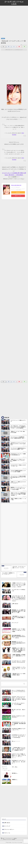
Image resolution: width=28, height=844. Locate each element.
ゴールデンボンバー (9, 838)
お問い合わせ (7, 822)
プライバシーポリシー (9, 829)
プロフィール (7, 832)
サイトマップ (7, 826)
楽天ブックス (18, 195)
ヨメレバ (18, 187)
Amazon (18, 192)
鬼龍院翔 (3, 38)
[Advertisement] (14, 21)
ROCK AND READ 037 (16, 185)
